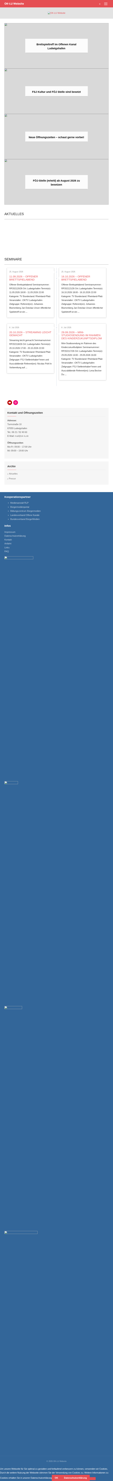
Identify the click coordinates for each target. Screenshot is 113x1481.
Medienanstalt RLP (19, 503)
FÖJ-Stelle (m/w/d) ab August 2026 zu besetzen (56, 182)
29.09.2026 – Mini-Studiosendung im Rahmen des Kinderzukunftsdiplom (81, 335)
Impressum (9, 532)
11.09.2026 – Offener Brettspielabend (23, 278)
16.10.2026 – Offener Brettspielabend (75, 278)
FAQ (6, 551)
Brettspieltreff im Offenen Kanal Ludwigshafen (56, 46)
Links (7, 547)
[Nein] (93, 1478)
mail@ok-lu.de (22, 436)
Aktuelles (13, 473)
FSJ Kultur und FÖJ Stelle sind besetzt (56, 91)
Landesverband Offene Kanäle (25, 515)
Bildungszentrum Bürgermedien (25, 511)
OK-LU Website (14, 3)
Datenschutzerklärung (15, 536)
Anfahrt (7, 543)
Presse (12, 478)
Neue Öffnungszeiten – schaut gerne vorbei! (56, 137)
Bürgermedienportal (19, 507)
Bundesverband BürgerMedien (25, 519)
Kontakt (8, 539)
